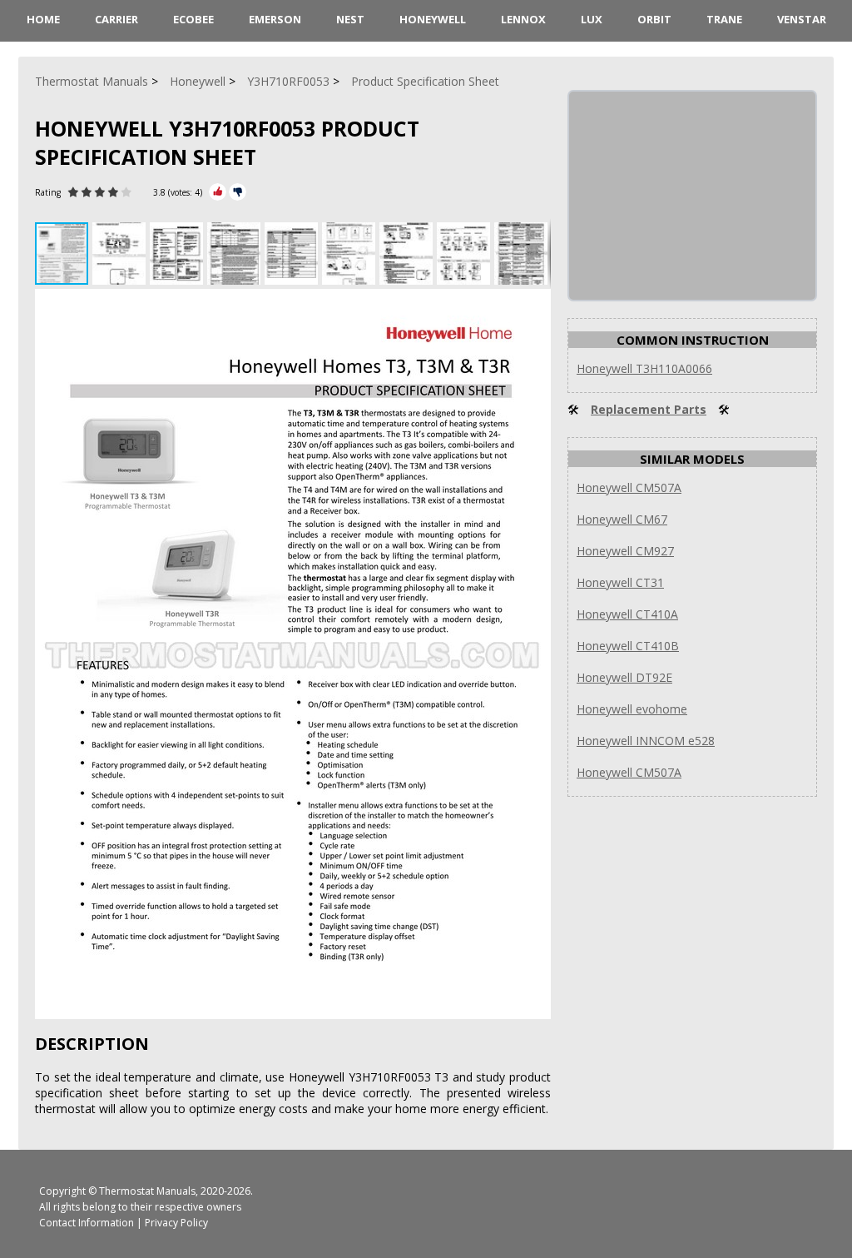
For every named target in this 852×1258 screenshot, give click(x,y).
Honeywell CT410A (627, 614)
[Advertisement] (694, 196)
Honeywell (432, 19)
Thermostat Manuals (147, 1191)
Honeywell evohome (632, 709)
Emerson (275, 19)
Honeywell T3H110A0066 (644, 368)
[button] (121, 253)
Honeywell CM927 (625, 551)
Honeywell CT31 (620, 582)
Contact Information (86, 1223)
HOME (43, 19)
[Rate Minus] (237, 192)
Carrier (116, 19)
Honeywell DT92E (624, 677)
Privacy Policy (176, 1223)
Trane (724, 19)
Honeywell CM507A (629, 487)
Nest (350, 19)
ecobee (193, 19)
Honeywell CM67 (622, 519)
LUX (591, 19)
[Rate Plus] (217, 192)
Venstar (801, 19)
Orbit (654, 19)
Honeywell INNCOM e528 (646, 740)
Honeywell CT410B (628, 646)
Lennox (523, 19)
